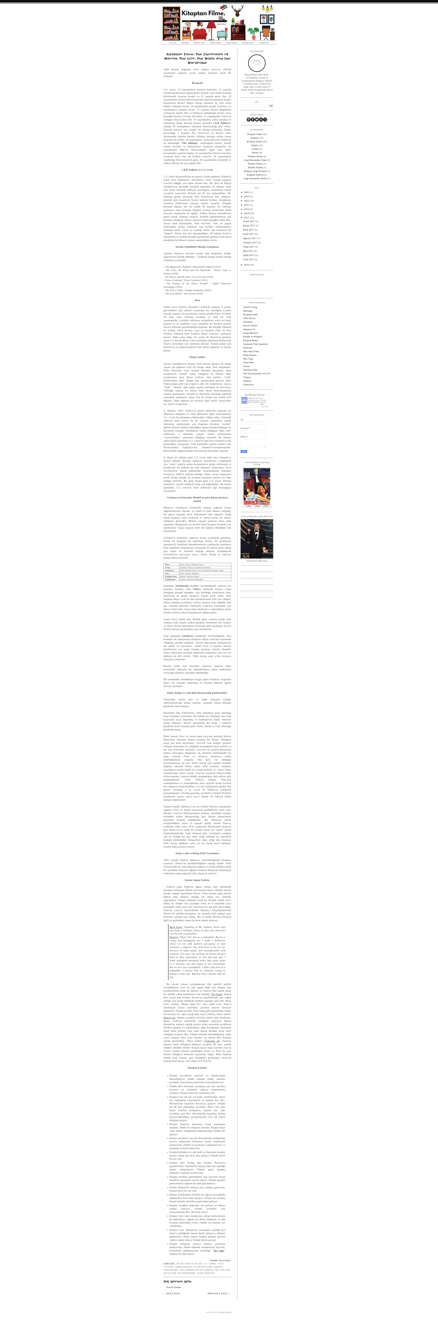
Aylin (250, 398)
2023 (247, 196)
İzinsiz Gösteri (250, 325)
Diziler (255, 152)
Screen (246, 366)
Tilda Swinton (206, 1273)
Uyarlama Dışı (264, 43)
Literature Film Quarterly (255, 344)
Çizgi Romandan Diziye (255, 178)
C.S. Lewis (209, 1264)
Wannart (247, 381)
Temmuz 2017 (250, 242)
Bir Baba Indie (250, 314)
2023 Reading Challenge (255, 394)
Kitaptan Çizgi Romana (255, 171)
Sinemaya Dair (250, 370)
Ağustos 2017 (250, 238)
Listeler (255, 149)
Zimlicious (248, 384)
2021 (247, 205)
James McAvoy (183, 1267)
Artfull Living (250, 307)
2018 (247, 213)
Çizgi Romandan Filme (255, 160)
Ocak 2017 (249, 259)
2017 (247, 217)
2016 (247, 265)
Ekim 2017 (249, 230)
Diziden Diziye (255, 164)
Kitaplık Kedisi (250, 340)
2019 (247, 209)
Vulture (247, 377)
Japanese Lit (249, 329)
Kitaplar (255, 138)
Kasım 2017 (249, 225)
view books (264, 406)
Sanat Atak (248, 362)
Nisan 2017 (249, 247)
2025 (247, 192)
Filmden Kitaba (215, 43)
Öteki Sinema (250, 355)
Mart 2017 (248, 251)
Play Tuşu (248, 359)
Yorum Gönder (173, 1287)
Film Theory (249, 318)
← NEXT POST (171, 1293)
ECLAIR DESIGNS (225, 1312)
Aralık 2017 (249, 221)
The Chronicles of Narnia (196, 1270)
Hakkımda (185, 43)
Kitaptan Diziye (248, 43)
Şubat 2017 (249, 255)
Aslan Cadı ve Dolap (189, 1264)
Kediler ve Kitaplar (252, 336)
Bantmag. (248, 311)
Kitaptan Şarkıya (255, 175)
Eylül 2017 (249, 234)
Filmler (254, 145)
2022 (247, 201)
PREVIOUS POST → (219, 1293)
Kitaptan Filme (199, 43)
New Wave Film (251, 351)
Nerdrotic (248, 347)
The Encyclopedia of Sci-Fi (256, 373)
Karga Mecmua (250, 333)
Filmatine (248, 322)
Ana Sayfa (172, 43)
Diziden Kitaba (231, 43)
